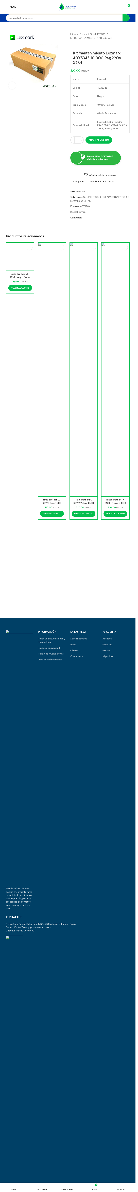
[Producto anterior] (72, 45)
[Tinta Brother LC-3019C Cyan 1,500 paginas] (52, 369)
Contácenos (76, 656)
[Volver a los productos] (76, 45)
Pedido (106, 650)
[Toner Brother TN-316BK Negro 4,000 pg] (115, 369)
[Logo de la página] (67, 6)
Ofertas (74, 650)
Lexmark (81, 211)
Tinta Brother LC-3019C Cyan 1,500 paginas (51, 503)
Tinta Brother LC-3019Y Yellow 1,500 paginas (83, 503)
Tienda (83, 34)
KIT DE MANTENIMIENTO (82, 37)
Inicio (73, 34)
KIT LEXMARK (105, 37)
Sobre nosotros (78, 638)
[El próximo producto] (80, 45)
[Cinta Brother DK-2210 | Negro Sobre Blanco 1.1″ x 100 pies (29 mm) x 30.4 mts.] (20, 369)
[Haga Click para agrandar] (12, 85)
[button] (20, 514)
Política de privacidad (49, 647)
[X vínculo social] (88, 217)
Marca (73, 644)
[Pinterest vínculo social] (92, 217)
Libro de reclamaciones (50, 659)
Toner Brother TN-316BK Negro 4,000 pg (115, 503)
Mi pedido (107, 656)
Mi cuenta (107, 638)
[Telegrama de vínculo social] (100, 217)
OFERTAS (86, 200)
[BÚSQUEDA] (126, 17)
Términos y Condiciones (51, 653)
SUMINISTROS (98, 34)
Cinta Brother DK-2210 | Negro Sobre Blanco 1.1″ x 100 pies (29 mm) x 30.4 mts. (20, 504)
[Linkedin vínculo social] (96, 217)
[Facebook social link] (84, 217)
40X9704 (85, 206)
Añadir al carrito (99, 139)
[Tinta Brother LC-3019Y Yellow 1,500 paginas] (84, 369)
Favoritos (107, 644)
